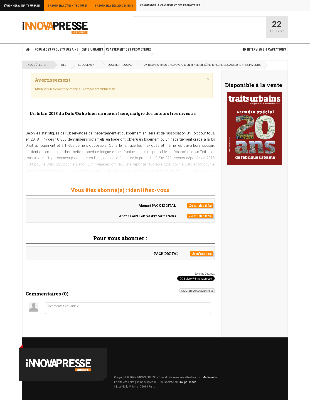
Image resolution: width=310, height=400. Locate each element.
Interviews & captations (266, 49)
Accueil (27, 49)
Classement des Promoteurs (129, 49)
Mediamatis (210, 377)
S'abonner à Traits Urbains (22, 5)
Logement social (120, 64)
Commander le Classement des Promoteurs (170, 5)
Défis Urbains (92, 49)
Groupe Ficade (187, 382)
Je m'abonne (202, 253)
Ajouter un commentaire (197, 290)
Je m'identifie (200, 205)
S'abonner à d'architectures (68, 5)
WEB (63, 64)
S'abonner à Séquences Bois (114, 5)
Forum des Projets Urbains (57, 49)
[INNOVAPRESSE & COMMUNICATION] (55, 27)
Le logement (87, 64)
